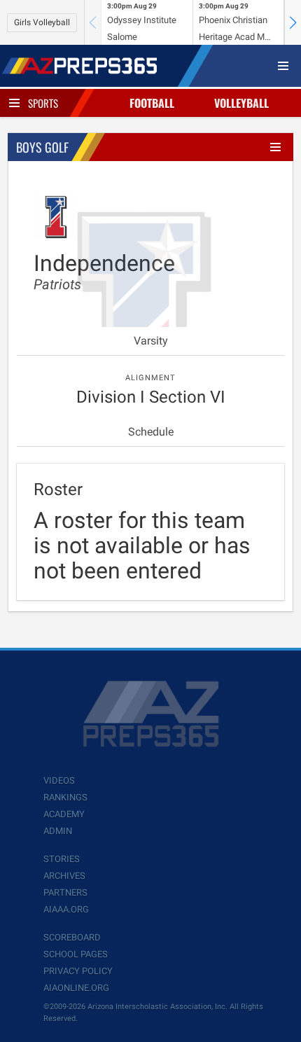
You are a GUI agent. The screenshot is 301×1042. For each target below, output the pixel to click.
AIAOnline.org (76, 987)
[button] (292, 22)
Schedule (151, 431)
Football (152, 103)
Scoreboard (72, 937)
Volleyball (241, 103)
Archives (64, 875)
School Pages (75, 954)
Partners (65, 892)
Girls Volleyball (42, 22)
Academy (64, 814)
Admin (57, 831)
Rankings (65, 797)
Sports (43, 103)
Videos (59, 780)
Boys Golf (42, 147)
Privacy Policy (78, 971)
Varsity (151, 340)
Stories (61, 859)
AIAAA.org (66, 909)
